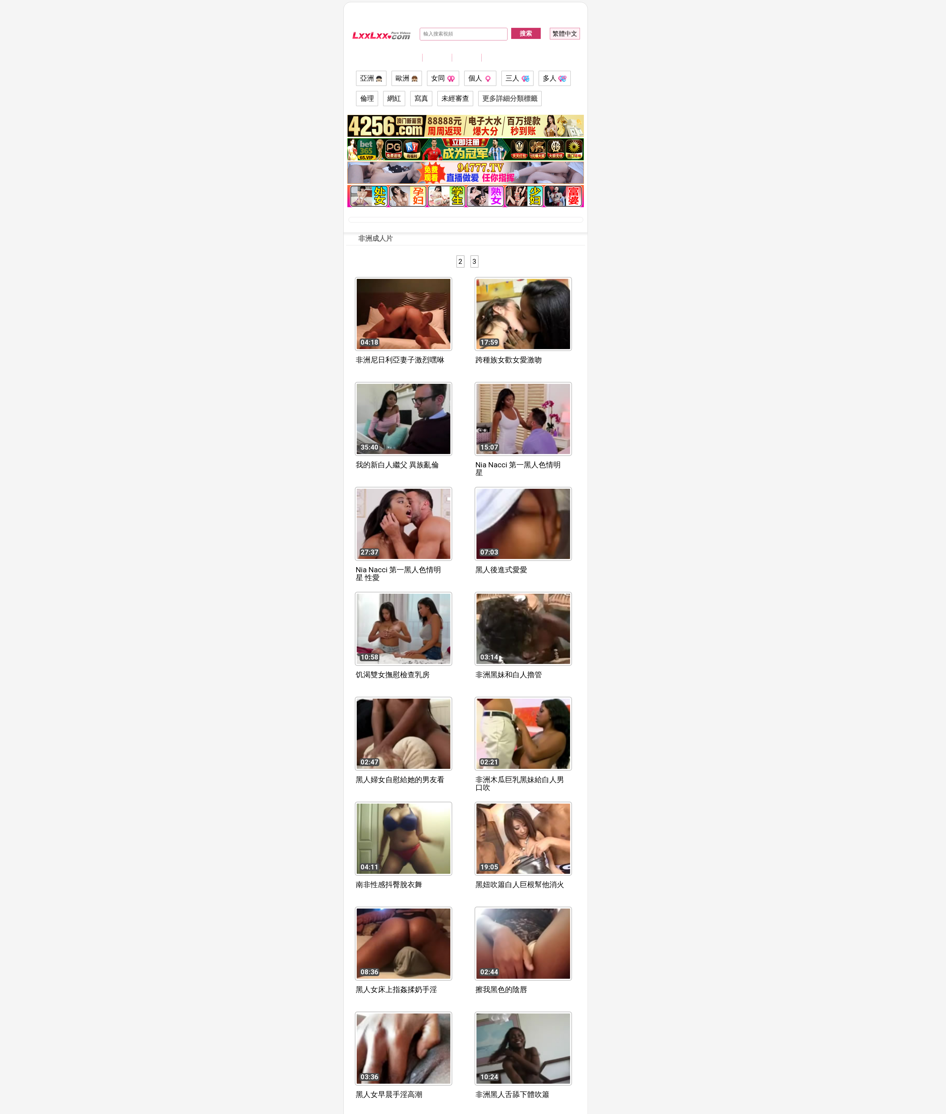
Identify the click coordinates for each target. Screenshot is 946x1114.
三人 (513, 78)
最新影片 (466, 57)
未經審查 (455, 98)
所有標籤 (437, 57)
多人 (550, 78)
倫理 (367, 98)
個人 (476, 78)
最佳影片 (496, 57)
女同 (439, 78)
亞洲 (368, 78)
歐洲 (403, 78)
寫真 (421, 98)
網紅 (394, 98)
